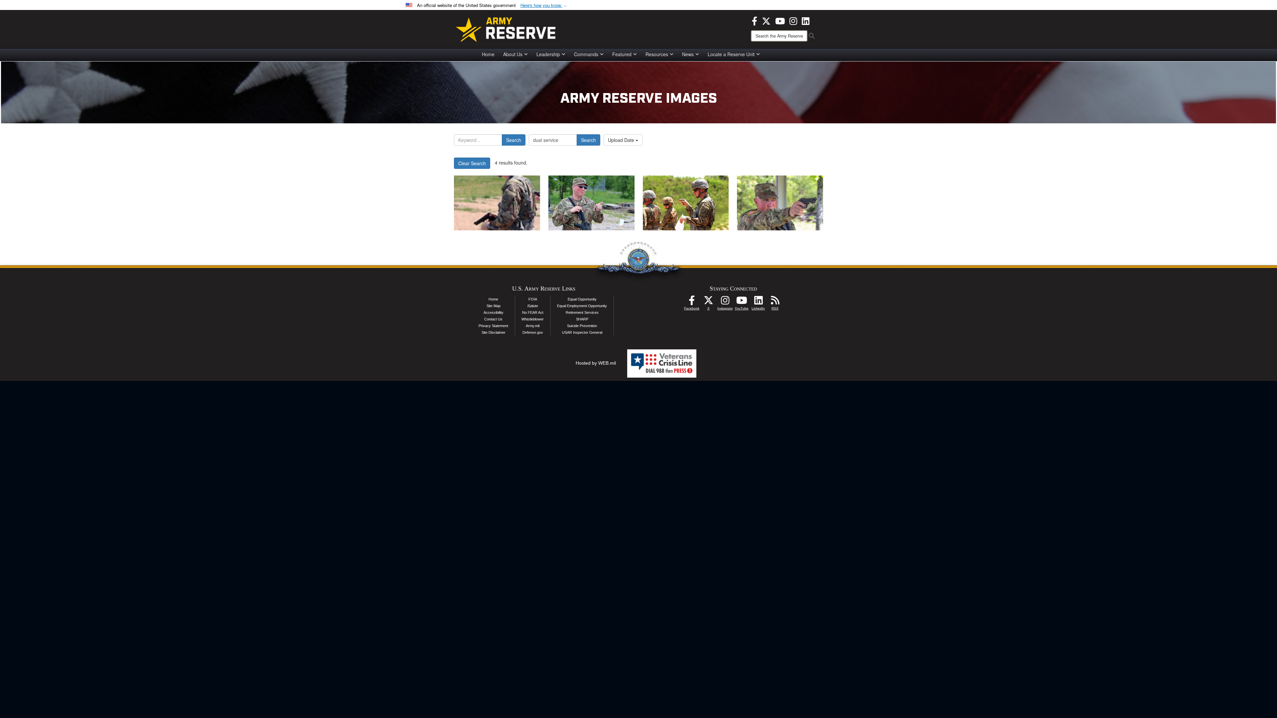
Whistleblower (532, 319)
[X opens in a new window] (766, 20)
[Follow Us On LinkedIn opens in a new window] (758, 302)
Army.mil (532, 326)
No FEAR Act (532, 312)
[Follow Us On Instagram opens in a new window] (725, 302)
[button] (544, 5)
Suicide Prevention (582, 326)
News (688, 54)
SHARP (582, 319)
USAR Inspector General (582, 332)
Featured (622, 54)
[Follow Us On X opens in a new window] (708, 302)
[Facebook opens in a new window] (754, 20)
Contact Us (493, 319)
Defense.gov (532, 332)
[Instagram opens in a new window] (793, 20)
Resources (656, 54)
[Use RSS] (775, 302)
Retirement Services (582, 312)
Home (488, 54)
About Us (512, 54)
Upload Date (622, 140)
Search (513, 140)
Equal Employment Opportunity (582, 306)
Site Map (493, 306)
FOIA (532, 299)
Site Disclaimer (493, 332)
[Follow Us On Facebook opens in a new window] (691, 302)
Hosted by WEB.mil (596, 363)
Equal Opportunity (582, 299)
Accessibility (493, 312)
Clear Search (472, 163)
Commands (586, 54)
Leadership (548, 54)
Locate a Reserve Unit (731, 54)
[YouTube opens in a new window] (780, 20)
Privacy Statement (493, 326)
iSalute (532, 306)
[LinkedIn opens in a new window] (805, 20)
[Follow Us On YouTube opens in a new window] (741, 302)
